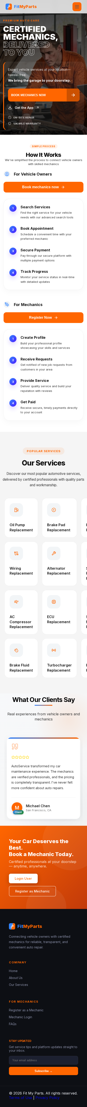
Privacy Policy (47, 1097)
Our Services (18, 985)
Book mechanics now (40, 187)
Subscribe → (43, 1071)
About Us (16, 978)
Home (13, 971)
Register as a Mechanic (26, 1010)
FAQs (13, 1024)
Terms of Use (20, 1097)
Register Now (40, 317)
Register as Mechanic (32, 891)
